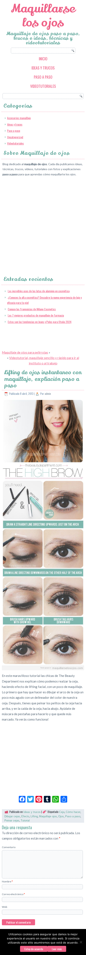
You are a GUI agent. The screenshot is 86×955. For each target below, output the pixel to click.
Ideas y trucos (43, 68)
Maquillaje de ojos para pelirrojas (25, 352)
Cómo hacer (73, 812)
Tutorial (25, 820)
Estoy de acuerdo (33, 949)
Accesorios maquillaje (19, 118)
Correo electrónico (13, 894)
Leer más (57, 949)
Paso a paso (43, 77)
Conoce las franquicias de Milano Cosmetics (32, 309)
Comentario (8, 847)
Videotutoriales (43, 86)
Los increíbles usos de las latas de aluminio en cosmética (39, 291)
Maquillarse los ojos (43, 16)
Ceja (61, 812)
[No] (81, 942)
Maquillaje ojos (48, 816)
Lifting (34, 816)
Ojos (61, 816)
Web (4, 906)
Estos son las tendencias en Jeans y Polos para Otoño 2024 (39, 322)
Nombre (7, 881)
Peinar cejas (11, 820)
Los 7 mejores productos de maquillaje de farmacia (36, 315)
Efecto (25, 816)
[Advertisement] (43, 222)
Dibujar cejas (12, 816)
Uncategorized (15, 137)
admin (48, 393)
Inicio (43, 58)
